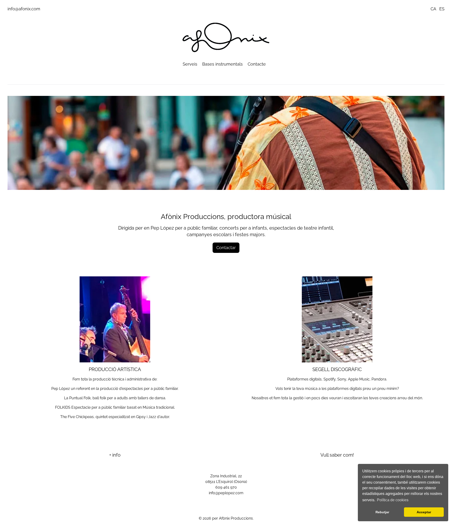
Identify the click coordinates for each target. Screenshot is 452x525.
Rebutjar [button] (382, 512)
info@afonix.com (24, 8)
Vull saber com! (337, 455)
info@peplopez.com (226, 493)
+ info (115, 455)
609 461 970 (226, 487)
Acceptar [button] (424, 512)
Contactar (226, 247)
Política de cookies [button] (392, 500)
